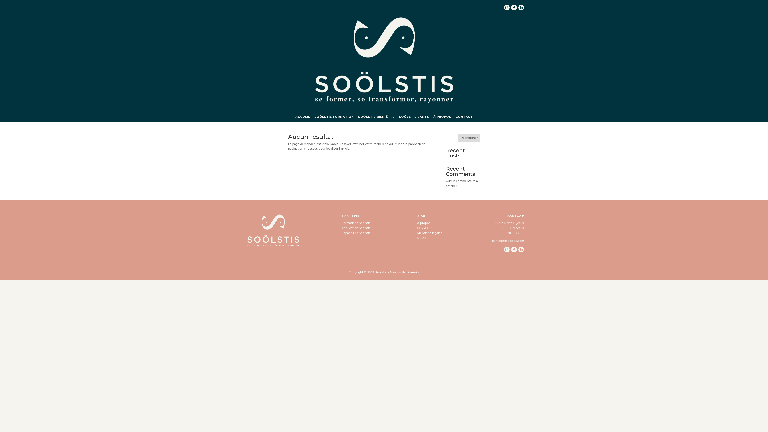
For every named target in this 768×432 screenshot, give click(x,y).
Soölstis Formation (334, 117)
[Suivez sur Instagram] (507, 7)
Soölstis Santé (414, 117)
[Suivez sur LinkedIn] (521, 7)
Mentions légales (429, 233)
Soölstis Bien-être (376, 117)
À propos (442, 117)
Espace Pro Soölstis (356, 233)
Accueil (302, 117)
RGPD (421, 238)
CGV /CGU (424, 228)
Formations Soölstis (356, 223)
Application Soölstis (356, 228)
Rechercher (469, 138)
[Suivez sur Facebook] (514, 7)
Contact (464, 117)
